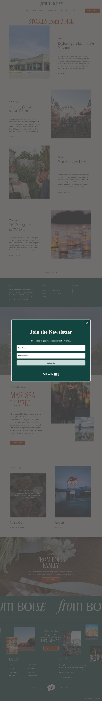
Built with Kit (51, 374)
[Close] (87, 322)
